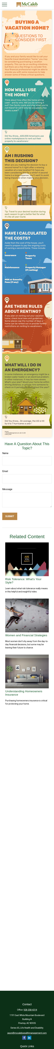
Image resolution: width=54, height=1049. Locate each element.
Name (5, 453)
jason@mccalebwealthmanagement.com (27, 1033)
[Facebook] (24, 1038)
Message (7, 489)
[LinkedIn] (29, 1038)
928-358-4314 (30, 1010)
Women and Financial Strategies (26, 635)
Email (5, 471)
